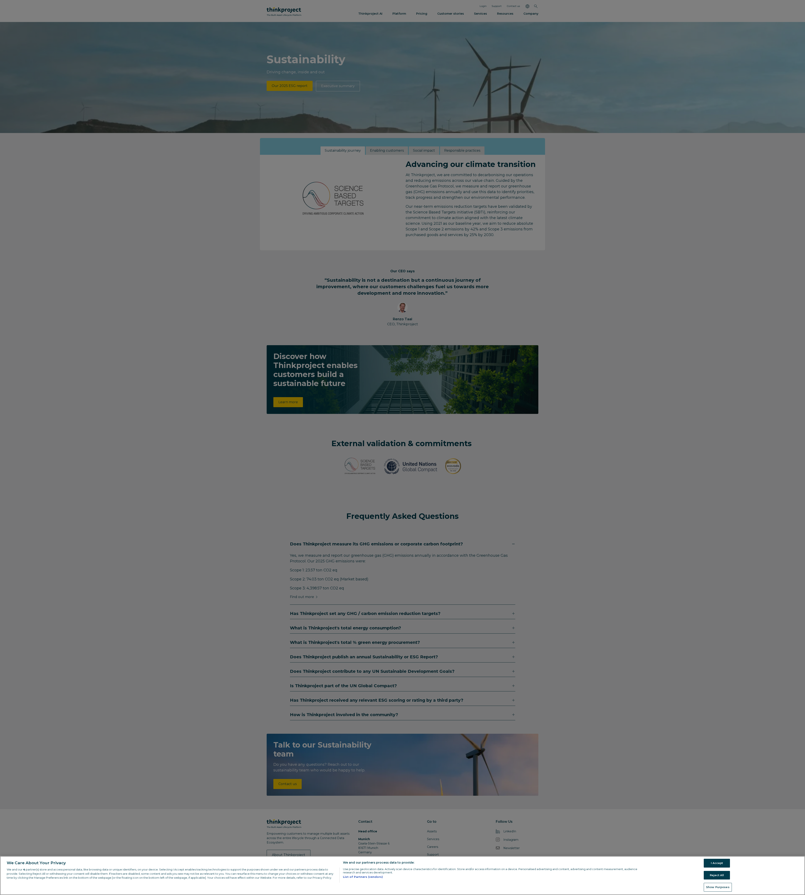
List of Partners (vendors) (363, 876)
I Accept (717, 863)
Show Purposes (718, 887)
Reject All (717, 875)
